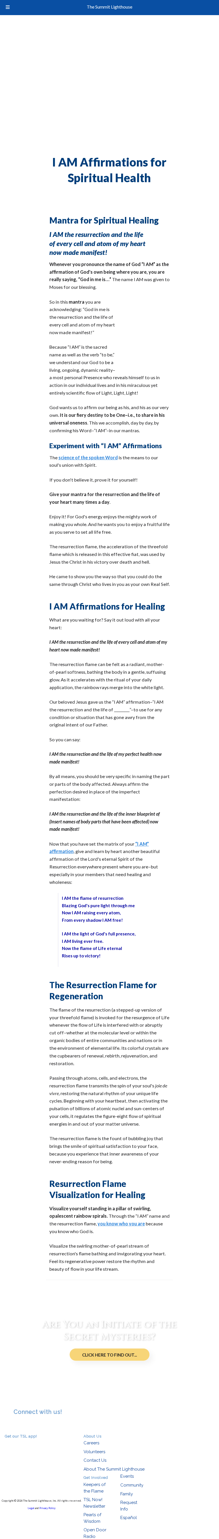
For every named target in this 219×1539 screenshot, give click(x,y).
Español (128, 1517)
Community (131, 1485)
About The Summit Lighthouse (114, 1469)
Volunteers (94, 1451)
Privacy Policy (47, 1508)
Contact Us (95, 1460)
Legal (31, 1508)
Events (127, 1476)
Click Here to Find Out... (109, 1354)
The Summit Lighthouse (109, 6)
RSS (17, 1425)
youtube (33, 1425)
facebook (25, 1425)
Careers (91, 1442)
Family (126, 1494)
